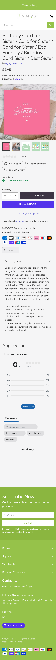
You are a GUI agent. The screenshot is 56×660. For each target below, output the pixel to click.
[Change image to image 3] (26, 146)
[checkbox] (10, 439)
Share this (12, 250)
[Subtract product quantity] (5, 196)
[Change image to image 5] (45, 146)
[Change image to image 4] (36, 146)
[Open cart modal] (51, 16)
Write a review (28, 407)
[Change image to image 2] (16, 146)
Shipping (19, 220)
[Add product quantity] (15, 196)
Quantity (6, 189)
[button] (28, 375)
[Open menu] (4, 16)
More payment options (28, 213)
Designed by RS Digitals (12, 641)
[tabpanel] (28, 452)
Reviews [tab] (11, 418)
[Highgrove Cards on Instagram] (3, 617)
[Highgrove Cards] (28, 16)
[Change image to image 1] (6, 146)
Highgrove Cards (13, 63)
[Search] (50, 25)
